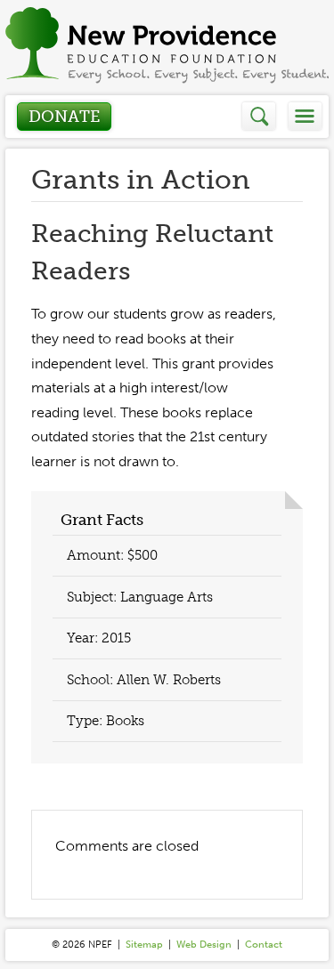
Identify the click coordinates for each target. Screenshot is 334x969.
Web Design (204, 944)
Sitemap (144, 944)
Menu (305, 116)
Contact (263, 944)
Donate (64, 116)
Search (259, 116)
